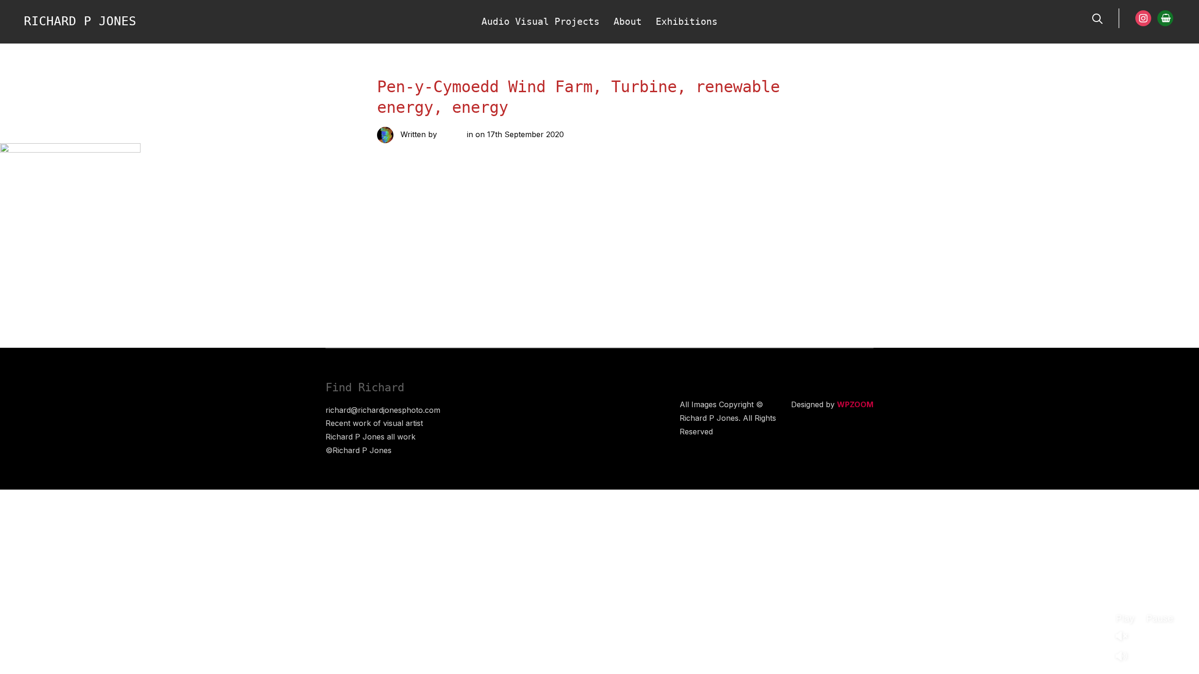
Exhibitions (687, 21)
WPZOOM (855, 404)
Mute (1125, 657)
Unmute (1125, 637)
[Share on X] (454, 247)
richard (452, 134)
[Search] (1097, 17)
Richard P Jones (80, 21)
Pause (1159, 618)
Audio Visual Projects (540, 21)
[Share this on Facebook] (435, 247)
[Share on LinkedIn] (472, 247)
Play (1125, 618)
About (628, 21)
